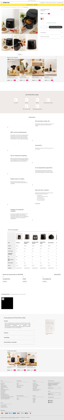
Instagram (34, 399)
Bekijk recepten (57, 274)
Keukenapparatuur (7, 7)
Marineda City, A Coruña (4, 407)
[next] (56, 57)
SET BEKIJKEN (37, 203)
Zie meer (20, 54)
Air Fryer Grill (51, 242)
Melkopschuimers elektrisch (5, 389)
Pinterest (34, 400)
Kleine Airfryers (3, 391)
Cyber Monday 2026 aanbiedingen (5, 397)
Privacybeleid (18, 417)
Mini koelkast (3, 383)
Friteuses (18, 7)
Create (2, 380)
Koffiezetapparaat (3, 390)
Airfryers (21, 7)
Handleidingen (6, 337)
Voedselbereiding (13, 7)
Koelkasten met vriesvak (4, 387)
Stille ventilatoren (3, 393)
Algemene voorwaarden (4, 417)
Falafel (24, 279)
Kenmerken (6, 332)
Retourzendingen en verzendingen (10, 342)
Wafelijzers (2, 384)
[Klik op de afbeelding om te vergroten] (50, 326)
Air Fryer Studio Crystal (35, 243)
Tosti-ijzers (2, 388)
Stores (2, 402)
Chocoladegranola (47, 279)
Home (3, 7)
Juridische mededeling (11, 417)
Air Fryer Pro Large (42, 243)
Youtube (34, 402)
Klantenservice (19, 380)
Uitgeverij (34, 380)
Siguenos (34, 395)
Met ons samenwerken (20, 395)
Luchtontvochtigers (3, 385)
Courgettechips (6, 279)
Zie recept (5, 281)
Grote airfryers (26, 7)
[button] (7, 303)
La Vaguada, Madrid (3, 406)
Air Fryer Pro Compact (26, 243)
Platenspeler (2, 392)
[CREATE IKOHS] (6, 2)
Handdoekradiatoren (4, 386)
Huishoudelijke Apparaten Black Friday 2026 (7, 396)
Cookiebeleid (28, 417)
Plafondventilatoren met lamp (5, 395)
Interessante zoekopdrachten (5, 398)
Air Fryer (18, 242)
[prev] (54, 57)
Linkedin (34, 401)
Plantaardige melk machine (5, 394)
